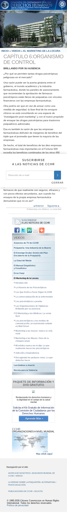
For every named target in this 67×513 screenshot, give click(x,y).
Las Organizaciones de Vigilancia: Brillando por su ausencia (31, 307)
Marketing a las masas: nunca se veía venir (33, 332)
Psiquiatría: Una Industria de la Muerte (32, 248)
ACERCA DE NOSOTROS (19, 473)
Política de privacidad (17, 505)
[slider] (33, 45)
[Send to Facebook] (17, 230)
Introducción (21, 283)
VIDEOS (16, 51)
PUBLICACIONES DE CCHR (20, 491)
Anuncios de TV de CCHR (26, 243)
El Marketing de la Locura (26, 278)
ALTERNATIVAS (49, 482)
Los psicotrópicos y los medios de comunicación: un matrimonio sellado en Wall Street (33, 323)
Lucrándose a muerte (24, 365)
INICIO (5, 51)
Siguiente (52, 205)
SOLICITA (38, 491)
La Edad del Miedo (22, 260)
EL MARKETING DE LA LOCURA (41, 51)
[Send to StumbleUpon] (29, 230)
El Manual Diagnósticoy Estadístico (24, 267)
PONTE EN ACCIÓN (17, 485)
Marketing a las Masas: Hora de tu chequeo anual (32, 339)
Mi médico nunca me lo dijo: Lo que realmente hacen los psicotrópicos (32, 347)
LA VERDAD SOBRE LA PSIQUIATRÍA (24, 482)
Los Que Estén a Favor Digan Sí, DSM (33, 292)
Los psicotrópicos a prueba (28, 301)
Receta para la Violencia (25, 370)
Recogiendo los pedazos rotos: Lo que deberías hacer (34, 359)
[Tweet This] (23, 230)
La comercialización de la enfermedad (34, 297)
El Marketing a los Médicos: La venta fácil (33, 314)
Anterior (39, 205)
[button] (10, 45)
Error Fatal (19, 273)
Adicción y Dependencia (27, 353)
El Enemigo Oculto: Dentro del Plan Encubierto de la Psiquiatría (31, 254)
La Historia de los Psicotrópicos (31, 287)
